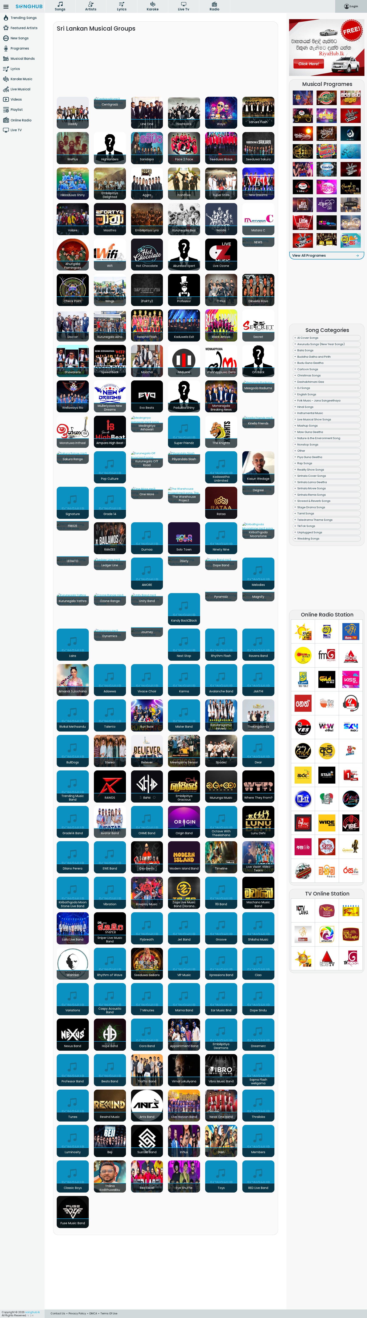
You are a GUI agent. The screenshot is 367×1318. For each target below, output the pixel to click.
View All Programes (309, 255)
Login (354, 6)
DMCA (93, 1313)
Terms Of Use (108, 1313)
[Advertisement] (165, 66)
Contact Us (58, 1313)
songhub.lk (32, 1312)
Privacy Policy (77, 1313)
